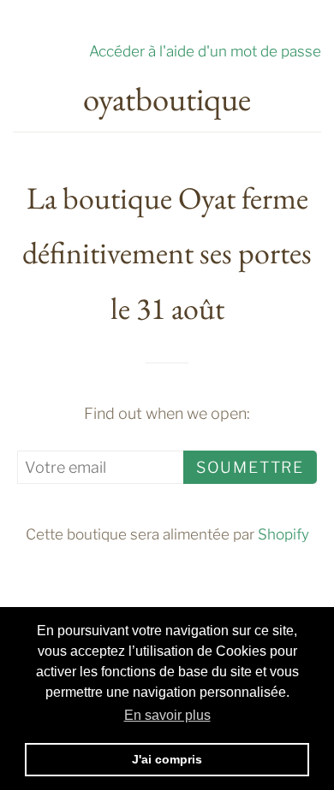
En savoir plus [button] (167, 715)
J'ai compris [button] (167, 759)
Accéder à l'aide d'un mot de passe (205, 51)
